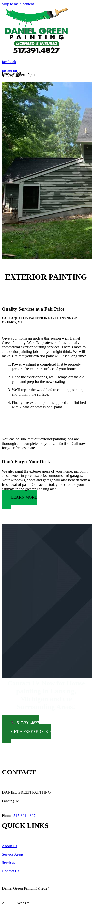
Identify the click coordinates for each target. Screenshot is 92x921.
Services (8, 863)
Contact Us (10, 871)
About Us (9, 846)
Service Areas (12, 854)
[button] (19, 499)
